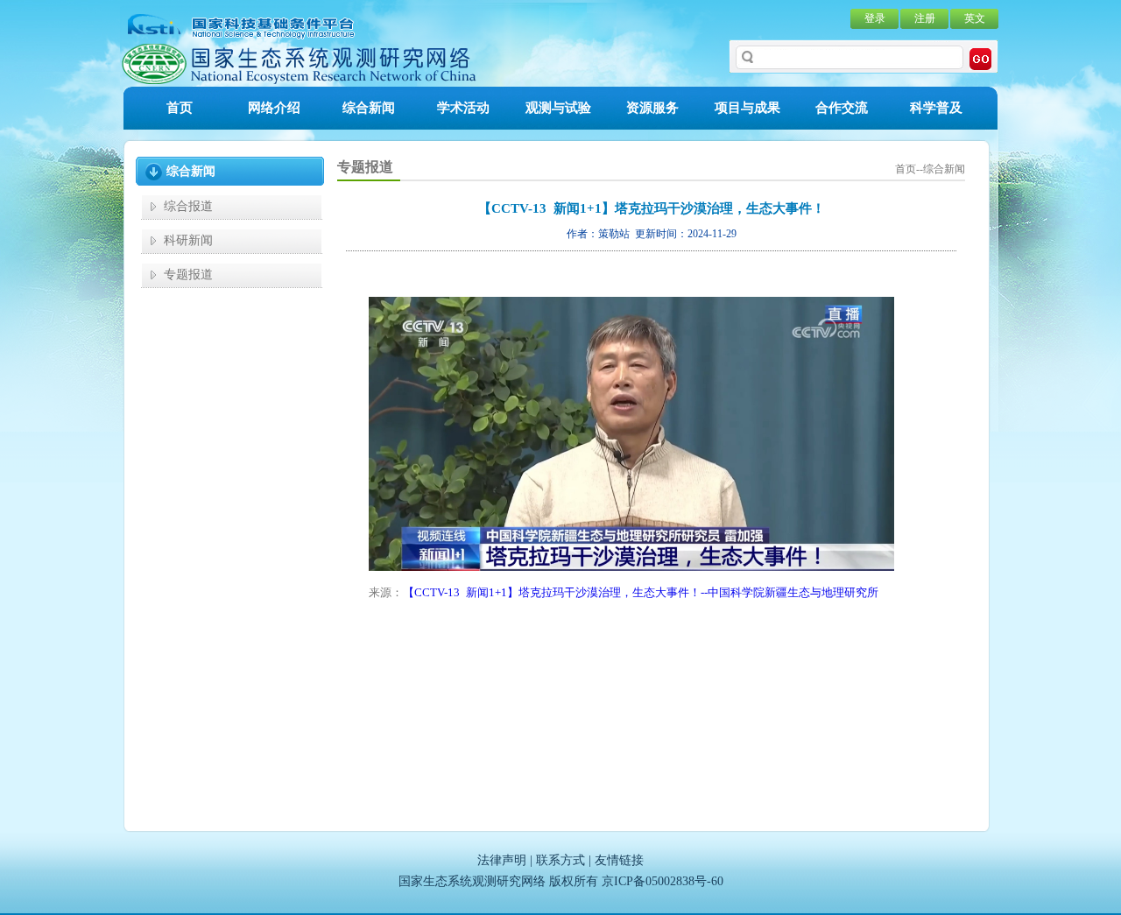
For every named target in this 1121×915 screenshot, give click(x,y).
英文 (974, 18)
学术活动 (463, 108)
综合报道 (188, 206)
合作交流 (841, 108)
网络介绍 (274, 108)
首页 (179, 108)
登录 (874, 18)
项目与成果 (747, 108)
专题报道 (188, 274)
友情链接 (619, 860)
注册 (924, 18)
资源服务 (652, 108)
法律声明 (501, 860)
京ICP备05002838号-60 (662, 881)
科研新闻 (188, 240)
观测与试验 (558, 108)
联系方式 (560, 860)
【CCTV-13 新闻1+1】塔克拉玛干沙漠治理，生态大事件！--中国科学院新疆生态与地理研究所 (640, 592)
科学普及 (936, 108)
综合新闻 (368, 108)
